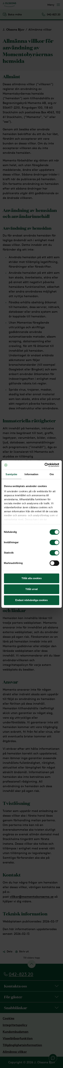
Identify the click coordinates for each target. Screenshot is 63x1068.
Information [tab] (31, 474)
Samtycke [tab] (11, 474)
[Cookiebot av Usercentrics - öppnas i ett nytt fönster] (45, 465)
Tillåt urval (31, 589)
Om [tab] (52, 474)
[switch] (54, 542)
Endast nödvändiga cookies (31, 600)
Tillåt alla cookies (32, 578)
